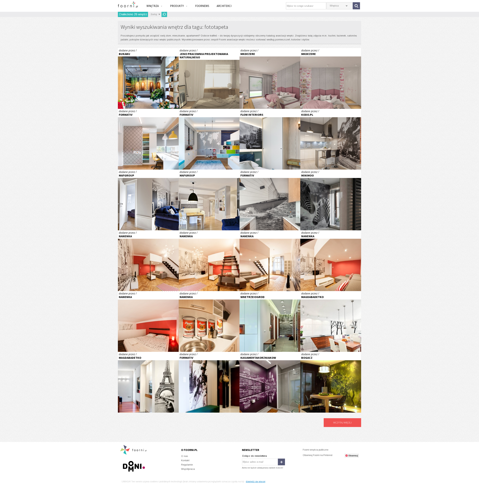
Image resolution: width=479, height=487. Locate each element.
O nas (184, 456)
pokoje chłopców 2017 (148, 139)
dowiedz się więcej (255, 481)
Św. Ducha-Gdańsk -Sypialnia (270, 139)
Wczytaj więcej (342, 422)
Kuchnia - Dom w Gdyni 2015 (270, 200)
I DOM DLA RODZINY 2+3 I (330, 200)
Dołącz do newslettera (254, 455)
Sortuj (154, 14)
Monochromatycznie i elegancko (270, 382)
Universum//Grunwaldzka (148, 78)
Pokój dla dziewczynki (270, 78)
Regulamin (187, 464)
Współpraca (188, 469)
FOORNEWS (202, 6)
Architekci (224, 6)
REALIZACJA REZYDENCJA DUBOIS (330, 139)
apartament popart (148, 260)
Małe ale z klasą (330, 321)
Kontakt (185, 460)
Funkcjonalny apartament (270, 321)
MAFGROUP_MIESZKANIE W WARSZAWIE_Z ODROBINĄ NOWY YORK (148, 200)
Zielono (330, 382)
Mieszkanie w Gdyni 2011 (209, 382)
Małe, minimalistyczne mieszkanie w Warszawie (209, 78)
